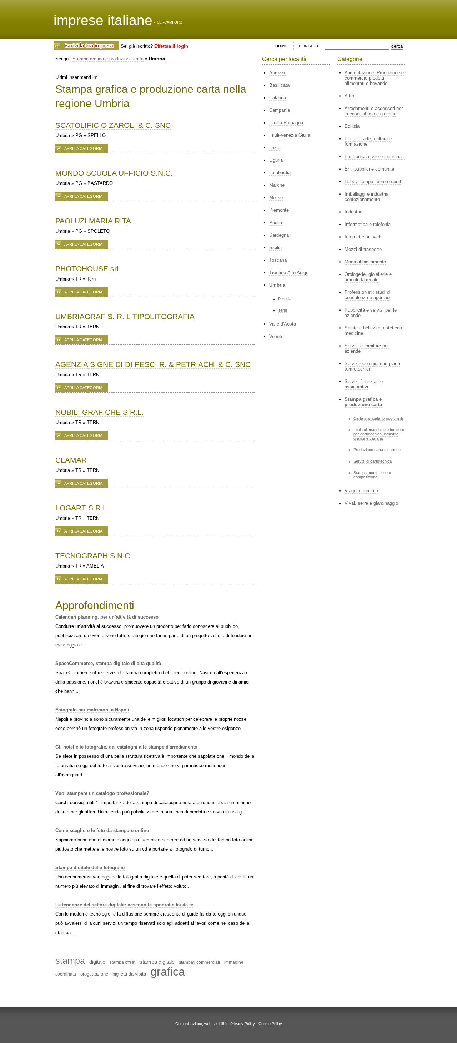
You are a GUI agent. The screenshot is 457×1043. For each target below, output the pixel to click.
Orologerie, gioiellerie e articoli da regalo (368, 277)
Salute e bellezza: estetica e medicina (374, 330)
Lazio (274, 147)
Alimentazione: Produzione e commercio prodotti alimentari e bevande (374, 78)
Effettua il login (171, 46)
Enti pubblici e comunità (369, 169)
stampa (70, 961)
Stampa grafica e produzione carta (108, 58)
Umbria (277, 285)
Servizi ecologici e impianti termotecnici (372, 366)
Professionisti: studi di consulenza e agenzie (368, 294)
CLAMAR (71, 460)
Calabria (277, 97)
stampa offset (122, 962)
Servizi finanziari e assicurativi (364, 384)
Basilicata (279, 85)
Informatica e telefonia (368, 224)
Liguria (276, 160)
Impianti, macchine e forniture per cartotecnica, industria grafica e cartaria (378, 434)
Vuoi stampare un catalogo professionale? (102, 793)
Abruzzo (277, 72)
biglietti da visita (129, 974)
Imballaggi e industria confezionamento (366, 196)
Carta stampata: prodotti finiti (378, 418)
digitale (97, 962)
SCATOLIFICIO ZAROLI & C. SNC (113, 125)
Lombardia (280, 172)
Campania (279, 110)
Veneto (276, 336)
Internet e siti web (363, 237)
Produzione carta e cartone (377, 450)
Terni (282, 310)
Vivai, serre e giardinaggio (371, 503)
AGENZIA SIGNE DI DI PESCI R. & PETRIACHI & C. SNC (153, 364)
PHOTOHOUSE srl (87, 268)
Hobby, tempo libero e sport (373, 181)
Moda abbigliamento (365, 261)
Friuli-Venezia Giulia (289, 135)
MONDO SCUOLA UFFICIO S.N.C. (114, 173)
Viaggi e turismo (361, 490)
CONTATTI (308, 46)
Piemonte (279, 210)
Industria (353, 212)
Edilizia (352, 126)
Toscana (278, 260)
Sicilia (275, 247)
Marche (277, 185)
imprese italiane (103, 20)
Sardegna (279, 235)
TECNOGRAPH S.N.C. (93, 555)
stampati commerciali (199, 962)
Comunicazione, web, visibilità (201, 1024)
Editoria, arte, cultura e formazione (368, 141)
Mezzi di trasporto (363, 249)
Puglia (275, 222)
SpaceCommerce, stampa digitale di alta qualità (108, 663)
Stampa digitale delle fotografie (90, 867)
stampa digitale (157, 962)
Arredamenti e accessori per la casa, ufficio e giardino (374, 111)
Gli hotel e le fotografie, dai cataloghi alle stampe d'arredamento (126, 747)
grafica (167, 971)
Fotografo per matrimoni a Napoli (92, 709)
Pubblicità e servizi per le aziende (371, 312)
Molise (276, 197)
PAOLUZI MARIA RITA (93, 221)
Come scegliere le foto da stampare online (102, 830)
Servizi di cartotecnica (372, 461)
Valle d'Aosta (282, 324)
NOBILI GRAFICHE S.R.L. (99, 412)
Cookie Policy (270, 1024)
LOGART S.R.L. (82, 508)
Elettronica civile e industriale (375, 156)
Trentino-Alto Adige (288, 272)
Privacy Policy (242, 1024)
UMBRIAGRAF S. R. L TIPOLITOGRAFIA (125, 316)
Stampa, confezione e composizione (372, 474)
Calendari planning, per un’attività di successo (107, 617)
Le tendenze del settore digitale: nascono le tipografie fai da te (124, 904)
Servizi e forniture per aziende (367, 348)
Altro (349, 96)
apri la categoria (83, 148)
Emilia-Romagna (286, 122)
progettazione (94, 974)
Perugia (284, 299)
